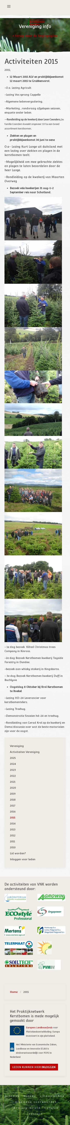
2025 (13, 757)
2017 (12, 805)
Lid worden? (18, 853)
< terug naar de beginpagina (35, 36)
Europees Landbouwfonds (39, 1027)
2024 (13, 763)
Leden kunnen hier (34, 1067)
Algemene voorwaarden (36, 1102)
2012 (12, 835)
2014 (13, 823)
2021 (12, 781)
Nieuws (30, 1096)
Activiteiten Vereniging (25, 751)
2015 (12, 817)
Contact (36, 1114)
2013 (12, 829)
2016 (13, 811)
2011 (12, 841)
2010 (13, 847)
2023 (13, 769)
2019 (12, 793)
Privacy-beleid (27, 1108)
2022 (13, 775)
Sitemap (12, 1096)
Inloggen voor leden (22, 859)
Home (14, 991)
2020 (13, 787)
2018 (13, 799)
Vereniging (17, 745)
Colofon (52, 1108)
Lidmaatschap (52, 1096)
